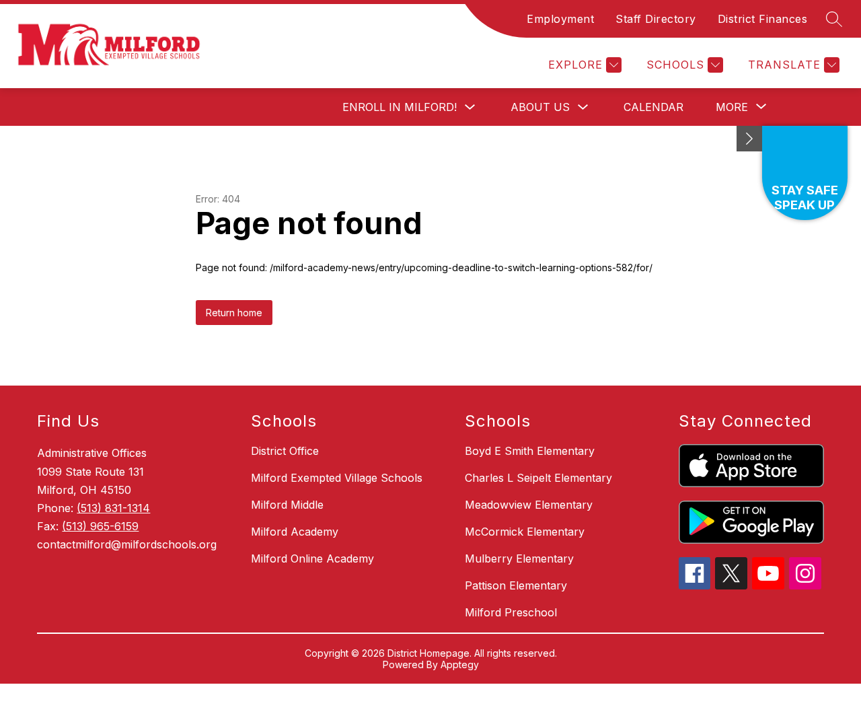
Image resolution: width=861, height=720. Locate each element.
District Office (285, 451)
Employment (560, 19)
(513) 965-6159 (100, 526)
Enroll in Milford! (399, 107)
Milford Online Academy (312, 558)
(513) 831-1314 (113, 508)
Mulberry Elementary (519, 558)
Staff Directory (655, 19)
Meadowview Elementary (529, 504)
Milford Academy (294, 531)
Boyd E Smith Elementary (530, 451)
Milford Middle (287, 504)
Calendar (653, 107)
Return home (234, 312)
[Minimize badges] (749, 138)
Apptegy (460, 664)
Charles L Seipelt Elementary (538, 477)
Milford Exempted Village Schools (336, 477)
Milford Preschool (511, 612)
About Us (540, 107)
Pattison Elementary (516, 585)
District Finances (763, 19)
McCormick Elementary (525, 531)
